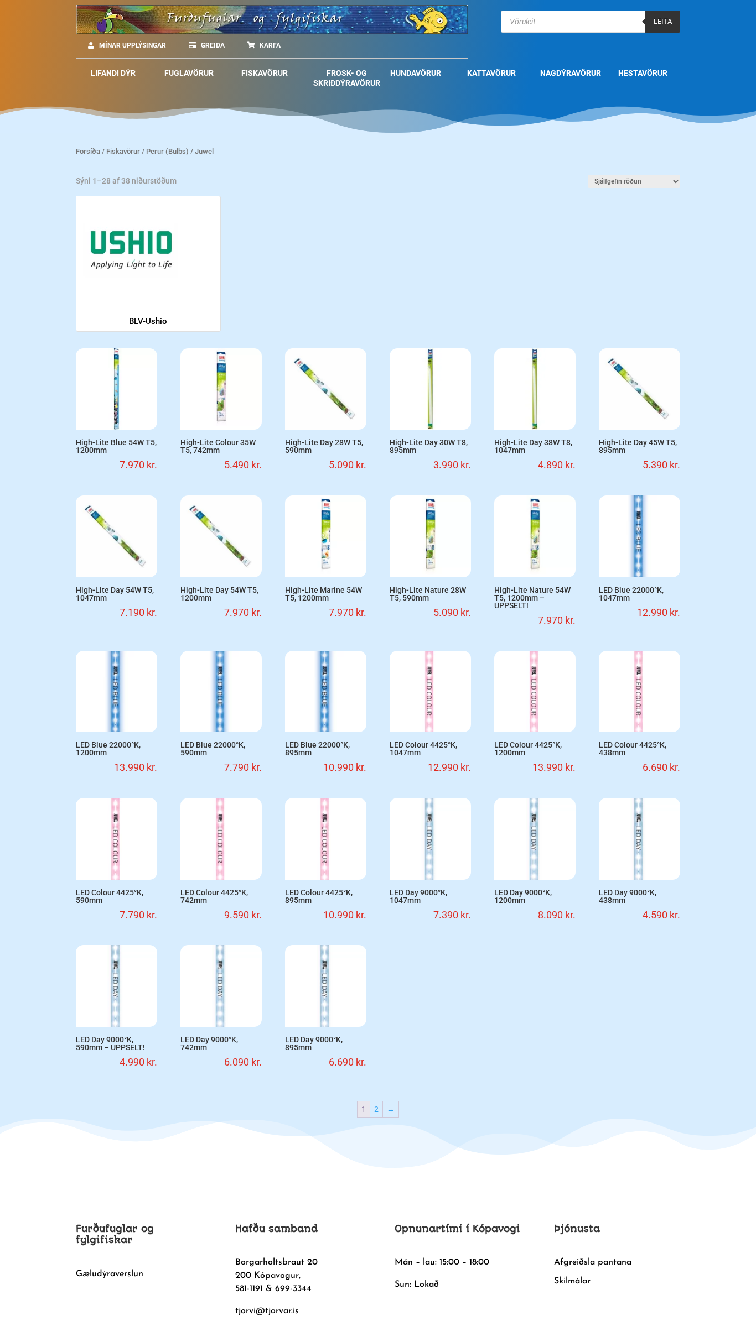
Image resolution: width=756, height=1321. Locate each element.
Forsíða (88, 151)
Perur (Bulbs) (167, 151)
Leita (663, 21)
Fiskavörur (123, 151)
